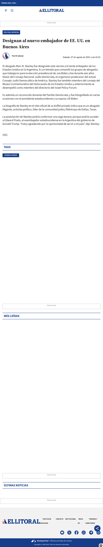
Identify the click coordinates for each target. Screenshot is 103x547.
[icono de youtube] (62, 532)
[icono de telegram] (91, 532)
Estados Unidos (11, 155)
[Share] (97, 528)
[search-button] (12, 10)
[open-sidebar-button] (5, 10)
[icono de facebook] (76, 532)
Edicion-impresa (11, 32)
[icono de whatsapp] (84, 532)
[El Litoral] (51, 10)
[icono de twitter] (69, 532)
